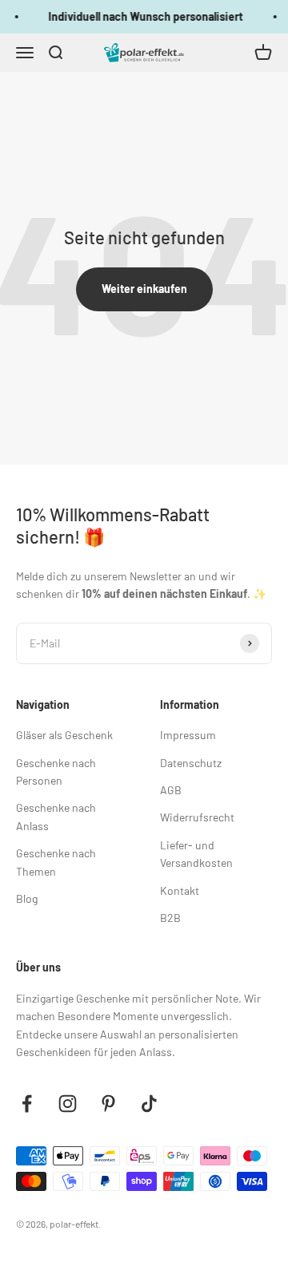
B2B (170, 917)
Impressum (188, 735)
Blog (27, 898)
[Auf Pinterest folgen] (108, 1103)
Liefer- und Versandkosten (196, 853)
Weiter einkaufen (144, 288)
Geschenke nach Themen (56, 861)
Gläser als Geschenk (64, 735)
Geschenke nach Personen (56, 771)
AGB (171, 790)
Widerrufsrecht (197, 817)
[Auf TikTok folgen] (149, 1103)
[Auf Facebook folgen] (27, 1103)
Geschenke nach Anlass (56, 816)
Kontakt (179, 890)
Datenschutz (191, 763)
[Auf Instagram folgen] (67, 1103)
